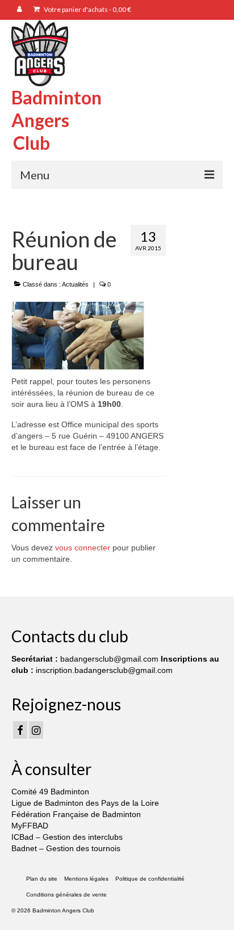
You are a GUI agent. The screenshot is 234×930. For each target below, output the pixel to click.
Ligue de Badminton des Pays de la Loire (85, 802)
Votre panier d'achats (87, 9)
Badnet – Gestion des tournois (65, 848)
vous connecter (82, 547)
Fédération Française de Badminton (76, 814)
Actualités (75, 284)
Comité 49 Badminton (50, 791)
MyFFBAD (29, 825)
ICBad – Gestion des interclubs (67, 836)
